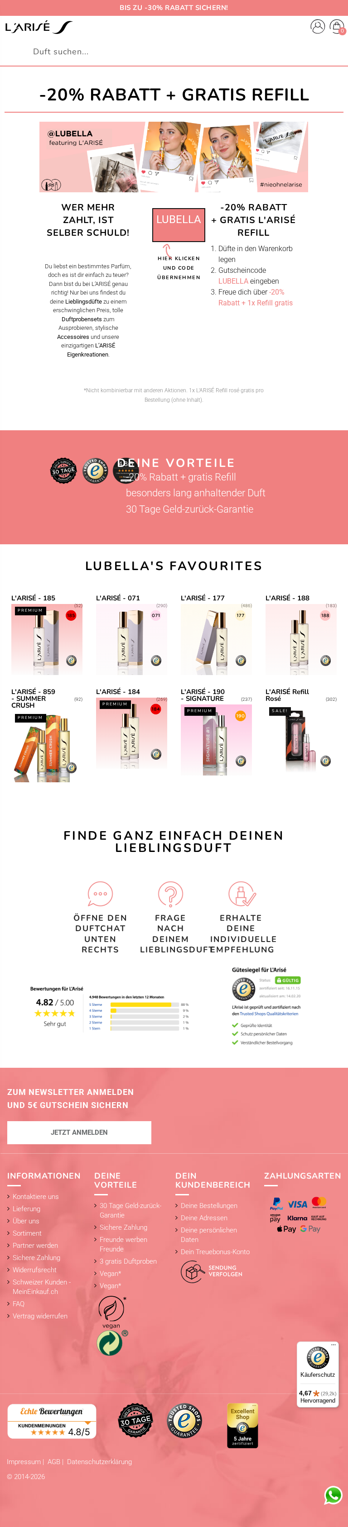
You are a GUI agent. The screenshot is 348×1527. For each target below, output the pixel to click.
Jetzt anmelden (79, 1132)
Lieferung (26, 1209)
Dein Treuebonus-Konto (215, 1252)
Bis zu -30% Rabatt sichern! (174, 7)
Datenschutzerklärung (99, 1462)
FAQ (18, 1304)
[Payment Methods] (300, 1215)
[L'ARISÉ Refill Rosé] (301, 735)
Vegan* (110, 1274)
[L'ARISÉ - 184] (131, 735)
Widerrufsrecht (35, 1270)
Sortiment (27, 1233)
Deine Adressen (204, 1218)
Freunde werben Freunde (123, 1244)
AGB (55, 1462)
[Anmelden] (317, 28)
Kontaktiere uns (36, 1197)
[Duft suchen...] (336, 51)
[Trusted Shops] (184, 1420)
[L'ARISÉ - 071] (131, 635)
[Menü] (333, 1346)
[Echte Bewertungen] (52, 1421)
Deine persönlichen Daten (209, 1235)
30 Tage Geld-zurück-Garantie (130, 1210)
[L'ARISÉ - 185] (47, 635)
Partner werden (35, 1246)
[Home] (39, 27)
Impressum (25, 1462)
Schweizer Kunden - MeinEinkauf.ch (42, 1287)
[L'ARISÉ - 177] (216, 635)
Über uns (26, 1221)
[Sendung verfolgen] (208, 1269)
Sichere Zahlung (36, 1258)
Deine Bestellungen (209, 1206)
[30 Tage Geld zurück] (135, 1420)
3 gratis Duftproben (128, 1261)
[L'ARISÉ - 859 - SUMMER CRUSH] (47, 735)
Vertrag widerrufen (40, 1316)
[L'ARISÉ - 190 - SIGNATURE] (216, 735)
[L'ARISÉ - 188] (301, 635)
